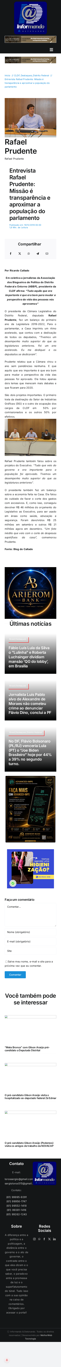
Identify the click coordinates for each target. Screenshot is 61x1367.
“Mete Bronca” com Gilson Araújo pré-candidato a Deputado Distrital (27, 1049)
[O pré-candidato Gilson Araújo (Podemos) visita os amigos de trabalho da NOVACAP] (30, 1112)
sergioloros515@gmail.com (16, 1183)
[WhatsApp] (28, 254)
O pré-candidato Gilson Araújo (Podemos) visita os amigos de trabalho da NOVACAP (29, 1144)
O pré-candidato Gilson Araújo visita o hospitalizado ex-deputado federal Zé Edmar (30, 1097)
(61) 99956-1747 (16, 1201)
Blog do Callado (23, 549)
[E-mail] (47, 254)
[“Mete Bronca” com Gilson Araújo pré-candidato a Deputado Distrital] (30, 1017)
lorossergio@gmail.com (16, 1179)
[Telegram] (38, 254)
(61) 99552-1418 (16, 1205)
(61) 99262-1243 (16, 1214)
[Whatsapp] (39, 1239)
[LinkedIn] (54, 1239)
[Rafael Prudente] (30, 99)
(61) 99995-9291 (16, 1197)
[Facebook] (10, 254)
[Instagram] (34, 1239)
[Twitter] (49, 1239)
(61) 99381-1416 (16, 1209)
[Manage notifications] (6, 1360)
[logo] (30, 2)
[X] (20, 254)
